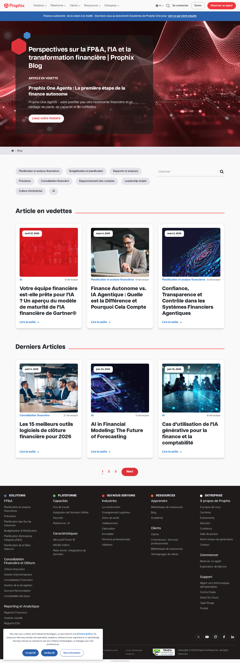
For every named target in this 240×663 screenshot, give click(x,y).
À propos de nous (210, 507)
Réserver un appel (221, 5)
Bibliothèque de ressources (167, 507)
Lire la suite (28, 322)
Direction (205, 523)
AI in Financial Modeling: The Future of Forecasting (117, 431)
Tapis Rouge (207, 603)
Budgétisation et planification (86, 171)
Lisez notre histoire (46, 118)
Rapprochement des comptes (97, 181)
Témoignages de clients (164, 554)
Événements (207, 518)
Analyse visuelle (13, 618)
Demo (197, 5)
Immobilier (108, 534)
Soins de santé (110, 518)
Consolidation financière (55, 181)
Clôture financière (14, 569)
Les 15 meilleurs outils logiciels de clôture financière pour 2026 (46, 431)
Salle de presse (209, 534)
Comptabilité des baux (17, 596)
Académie (157, 518)
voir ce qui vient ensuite (182, 16)
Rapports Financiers (15, 612)
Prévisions (25, 181)
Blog (153, 512)
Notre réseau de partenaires (216, 539)
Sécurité (58, 518)
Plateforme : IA (61, 523)
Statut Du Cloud (209, 598)
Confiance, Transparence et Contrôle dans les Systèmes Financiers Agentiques (187, 301)
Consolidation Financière (18, 580)
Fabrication (108, 529)
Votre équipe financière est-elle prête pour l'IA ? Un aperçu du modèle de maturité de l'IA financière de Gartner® (48, 301)
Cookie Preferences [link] (120, 661)
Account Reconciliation (17, 591)
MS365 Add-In (61, 545)
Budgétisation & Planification (20, 531)
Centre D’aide (208, 592)
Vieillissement (110, 523)
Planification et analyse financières (39, 171)
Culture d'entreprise (30, 191)
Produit (204, 608)
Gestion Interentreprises (18, 575)
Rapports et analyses (125, 171)
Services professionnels (116, 539)
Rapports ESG (12, 623)
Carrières (205, 512)
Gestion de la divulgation (18, 585)
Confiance (206, 529)
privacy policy (84, 634)
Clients (155, 534)
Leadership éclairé (136, 181)
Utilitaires (107, 545)
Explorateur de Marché (213, 567)
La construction (111, 507)
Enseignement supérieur (116, 512)
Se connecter (180, 5)
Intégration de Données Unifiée (70, 512)
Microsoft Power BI (64, 540)
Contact (204, 545)
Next (130, 471)
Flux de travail (61, 507)
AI (53, 191)
